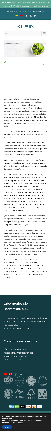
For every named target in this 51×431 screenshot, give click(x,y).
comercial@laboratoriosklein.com (32, 11)
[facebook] (15, 374)
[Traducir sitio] (5, 374)
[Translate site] (10, 374)
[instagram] (21, 374)
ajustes (20, 423)
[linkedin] (26, 374)
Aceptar (7, 427)
